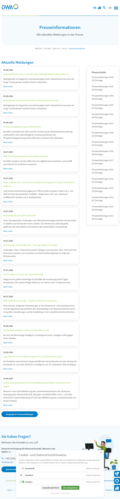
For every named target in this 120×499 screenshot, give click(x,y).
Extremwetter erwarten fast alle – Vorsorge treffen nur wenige (30, 245)
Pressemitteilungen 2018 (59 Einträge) (102, 153)
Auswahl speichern (51, 487)
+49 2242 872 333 (15, 458)
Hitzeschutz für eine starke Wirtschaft (19, 215)
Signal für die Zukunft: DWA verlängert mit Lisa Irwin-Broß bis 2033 (32, 356)
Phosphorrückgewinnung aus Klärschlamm (22, 126)
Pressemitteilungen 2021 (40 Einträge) (102, 125)
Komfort (29, 475)
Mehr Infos (8, 86)
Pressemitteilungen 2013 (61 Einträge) (102, 199)
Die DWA (47, 48)
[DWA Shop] (99, 8)
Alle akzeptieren (70, 487)
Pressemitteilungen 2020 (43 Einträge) (102, 134)
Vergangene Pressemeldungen (19, 414)
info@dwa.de (7, 462)
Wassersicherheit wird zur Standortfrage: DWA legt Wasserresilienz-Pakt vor (36, 74)
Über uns (56, 48)
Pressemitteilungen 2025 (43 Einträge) (102, 88)
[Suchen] (104, 8)
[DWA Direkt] (117, 481)
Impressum (65, 493)
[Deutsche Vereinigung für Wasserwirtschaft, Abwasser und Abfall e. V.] (10, 7)
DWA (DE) (38, 48)
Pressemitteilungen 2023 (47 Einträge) (102, 106)
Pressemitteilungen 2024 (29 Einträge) (102, 97)
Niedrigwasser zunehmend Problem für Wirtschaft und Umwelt (30, 100)
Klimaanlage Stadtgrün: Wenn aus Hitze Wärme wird (26, 330)
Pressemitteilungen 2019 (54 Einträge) (102, 143)
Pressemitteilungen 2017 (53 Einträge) (102, 162)
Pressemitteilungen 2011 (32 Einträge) (102, 217)
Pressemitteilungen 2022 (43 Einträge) (102, 116)
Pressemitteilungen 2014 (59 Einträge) (102, 190)
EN (110, 7)
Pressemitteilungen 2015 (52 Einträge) (102, 180)
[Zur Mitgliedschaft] (94, 8)
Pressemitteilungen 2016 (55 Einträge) (102, 171)
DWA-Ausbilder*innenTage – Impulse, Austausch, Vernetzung (30, 300)
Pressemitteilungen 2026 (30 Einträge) (102, 79)
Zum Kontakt (12, 469)
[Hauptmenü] (116, 7)
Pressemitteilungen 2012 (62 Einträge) (102, 208)
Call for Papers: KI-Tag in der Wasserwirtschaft (23, 274)
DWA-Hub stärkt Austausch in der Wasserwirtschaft (25, 156)
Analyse (28, 481)
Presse (64, 48)
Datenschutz (55, 493)
